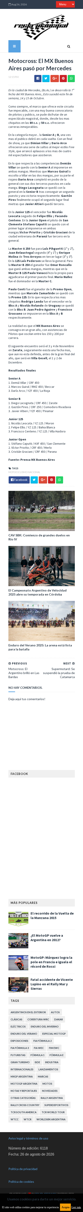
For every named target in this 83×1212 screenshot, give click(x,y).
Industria (51, 1062)
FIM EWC (54, 1047)
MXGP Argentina (22, 1076)
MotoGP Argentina (24, 1083)
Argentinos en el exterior (28, 1012)
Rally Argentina (52, 1097)
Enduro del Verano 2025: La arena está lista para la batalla (40, 647)
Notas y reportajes (24, 1090)
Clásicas (16, 1019)
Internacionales (22, 1069)
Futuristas (18, 1055)
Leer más (76, 1207)
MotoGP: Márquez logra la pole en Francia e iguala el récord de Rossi (51, 962)
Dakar (58, 1019)
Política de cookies (21, 1181)
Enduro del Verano (24, 1033)
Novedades (50, 1090)
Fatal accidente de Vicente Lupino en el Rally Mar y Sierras (52, 984)
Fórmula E (57, 1055)
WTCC (15, 1119)
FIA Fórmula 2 (42, 1040)
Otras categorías (23, 1097)
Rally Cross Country (25, 1105)
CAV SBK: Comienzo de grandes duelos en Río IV (39, 537)
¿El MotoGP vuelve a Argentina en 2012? (47, 937)
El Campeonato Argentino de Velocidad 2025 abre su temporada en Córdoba (37, 592)
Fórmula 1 (37, 1055)
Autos (55, 1012)
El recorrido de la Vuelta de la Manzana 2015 (52, 915)
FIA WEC (39, 1047)
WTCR (27, 1119)
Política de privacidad (22, 1169)
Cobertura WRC (38, 1019)
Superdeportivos (56, 1105)
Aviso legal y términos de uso (28, 1138)
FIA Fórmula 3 (20, 1047)
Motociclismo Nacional (24, 472)
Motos (47, 1083)
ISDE (37, 1062)
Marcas (43, 1076)
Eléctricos (18, 1026)
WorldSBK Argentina (51, 1119)
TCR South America (24, 1112)
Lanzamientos (48, 1069)
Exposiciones (19, 1040)
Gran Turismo (20, 1062)
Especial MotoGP (54, 1033)
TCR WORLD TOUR (53, 1112)
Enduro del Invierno (45, 1026)
